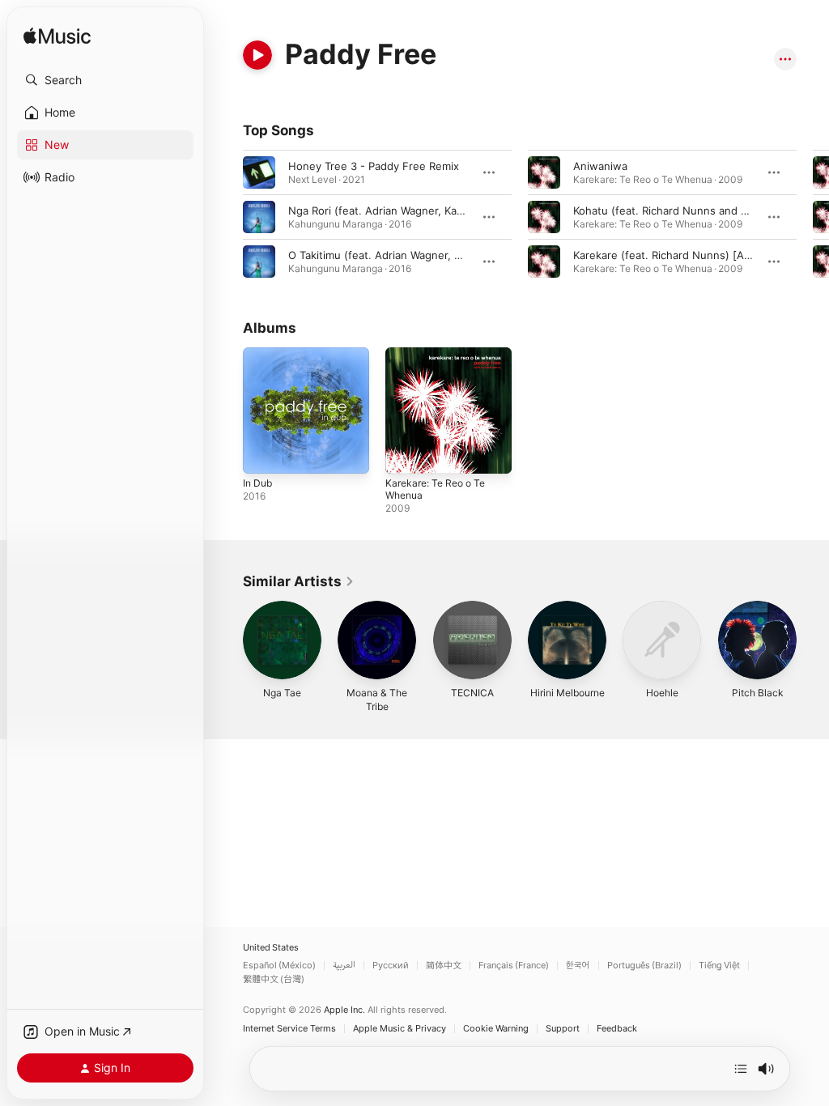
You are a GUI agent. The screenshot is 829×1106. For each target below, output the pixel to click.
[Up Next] (740, 1068)
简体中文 (443, 965)
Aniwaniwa (600, 166)
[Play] (257, 55)
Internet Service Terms (289, 1028)
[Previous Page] (226, 217)
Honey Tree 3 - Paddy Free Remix (373, 166)
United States (271, 947)
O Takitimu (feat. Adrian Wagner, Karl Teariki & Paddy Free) (435, 255)
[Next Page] (812, 217)
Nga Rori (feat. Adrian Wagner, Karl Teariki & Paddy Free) (430, 210)
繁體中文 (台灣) (273, 979)
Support (563, 1028)
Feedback (617, 1028)
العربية (344, 965)
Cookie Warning (496, 1028)
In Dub (257, 483)
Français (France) (513, 965)
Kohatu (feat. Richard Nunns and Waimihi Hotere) (697, 210)
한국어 (578, 965)
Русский (390, 965)
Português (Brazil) (644, 965)
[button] (105, 80)
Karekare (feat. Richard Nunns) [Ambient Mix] (688, 255)
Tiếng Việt (719, 965)
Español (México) (279, 965)
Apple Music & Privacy (399, 1028)
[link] (299, 581)
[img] (57, 37)
